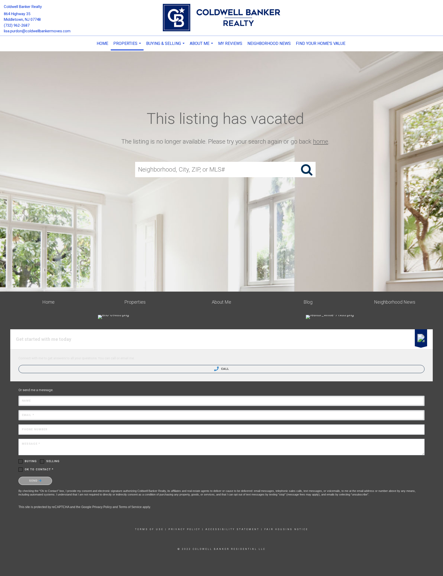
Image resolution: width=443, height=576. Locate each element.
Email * (28, 415)
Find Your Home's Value (320, 43)
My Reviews (230, 43)
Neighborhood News (269, 43)
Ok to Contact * (39, 469)
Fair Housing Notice (286, 529)
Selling (53, 461)
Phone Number (34, 429)
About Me (202, 46)
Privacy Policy (102, 507)
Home (102, 43)
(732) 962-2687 (16, 25)
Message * (31, 443)
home (320, 141)
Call (224, 369)
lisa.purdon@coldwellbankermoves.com (37, 31)
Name (26, 400)
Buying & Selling (166, 46)
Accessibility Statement (232, 529)
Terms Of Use (149, 529)
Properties (127, 46)
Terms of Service (130, 507)
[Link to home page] (221, 18)
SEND (34, 480)
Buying (31, 461)
